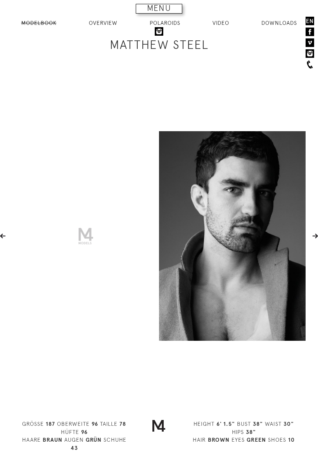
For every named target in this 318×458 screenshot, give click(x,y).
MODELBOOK (39, 22)
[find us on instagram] (310, 53)
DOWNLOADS (279, 22)
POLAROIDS (165, 22)
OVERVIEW (103, 22)
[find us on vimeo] (310, 42)
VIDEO (221, 22)
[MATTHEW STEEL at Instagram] (159, 31)
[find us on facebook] (310, 32)
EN (310, 21)
